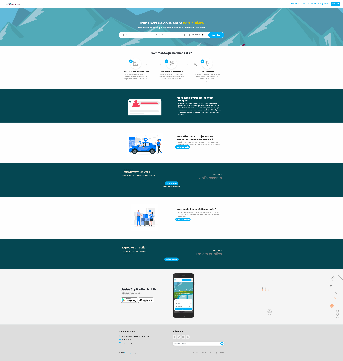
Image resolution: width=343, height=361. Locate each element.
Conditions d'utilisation (200, 353)
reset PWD (220, 353)
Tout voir (216, 174)
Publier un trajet (182, 147)
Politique (213, 353)
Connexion (335, 4)
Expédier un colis (183, 219)
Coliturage (128, 353)
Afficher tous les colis (171, 187)
